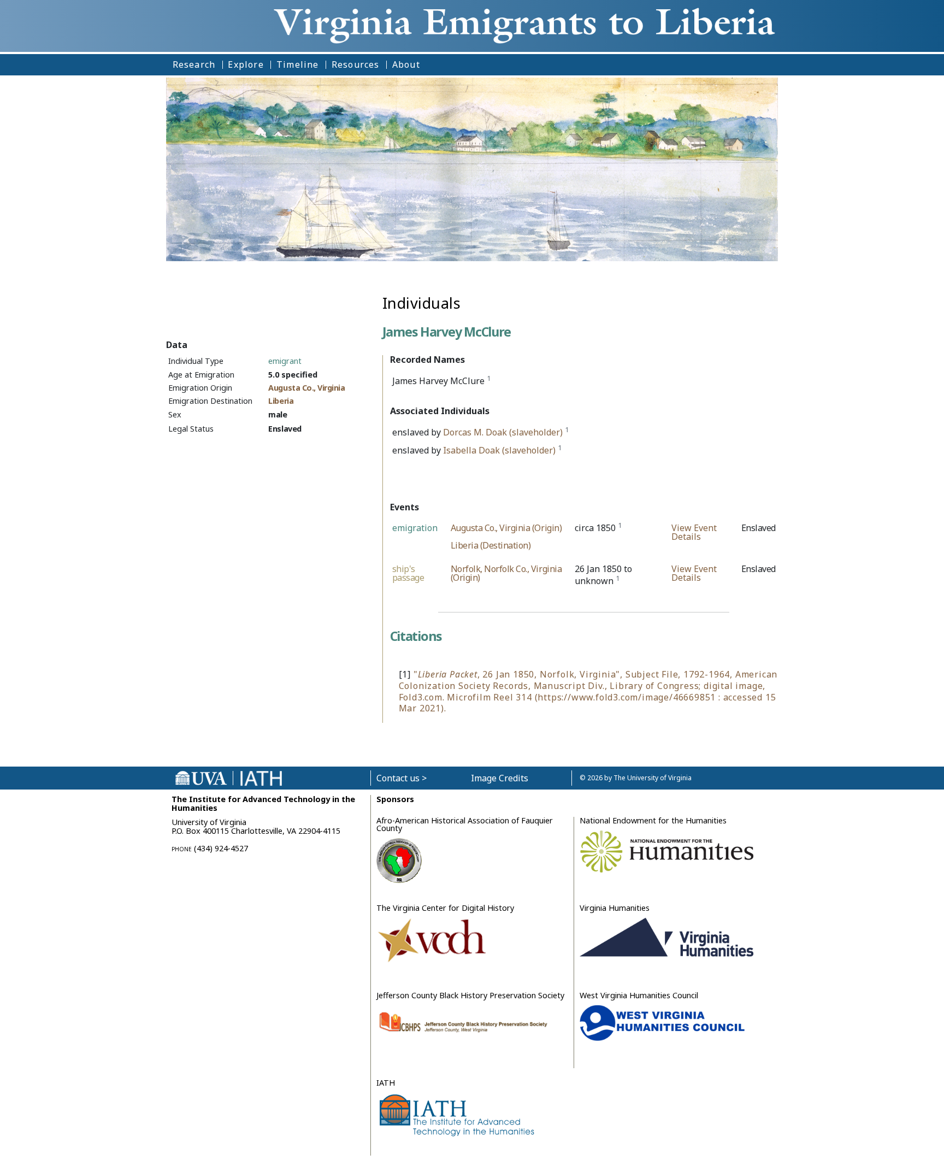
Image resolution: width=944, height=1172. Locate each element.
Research (194, 64)
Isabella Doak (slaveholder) (499, 451)
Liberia (280, 401)
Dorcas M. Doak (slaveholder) (503, 432)
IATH (385, 1082)
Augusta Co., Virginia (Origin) (506, 528)
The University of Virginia (652, 777)
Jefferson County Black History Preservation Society (470, 995)
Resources (356, 64)
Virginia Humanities (615, 908)
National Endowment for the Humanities (653, 820)
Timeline (297, 64)
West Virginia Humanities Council (639, 995)
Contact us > (401, 778)
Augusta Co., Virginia (306, 387)
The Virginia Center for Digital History (445, 908)
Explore (245, 64)
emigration (415, 527)
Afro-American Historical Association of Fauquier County (464, 824)
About (406, 64)
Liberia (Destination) (491, 545)
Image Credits (499, 778)
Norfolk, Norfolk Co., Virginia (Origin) (506, 573)
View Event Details (694, 532)
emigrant (285, 361)
